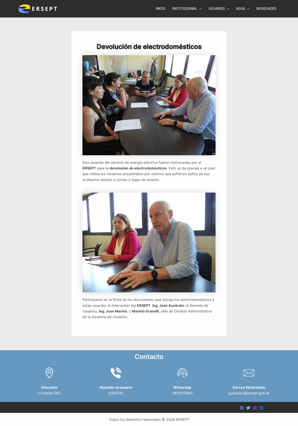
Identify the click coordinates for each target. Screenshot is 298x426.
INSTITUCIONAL (184, 9)
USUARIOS (217, 9)
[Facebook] (242, 408)
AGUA (240, 9)
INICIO (160, 9)
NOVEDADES (266, 9)
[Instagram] (255, 408)
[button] (199, 8)
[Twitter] (248, 408)
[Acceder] (261, 408)
